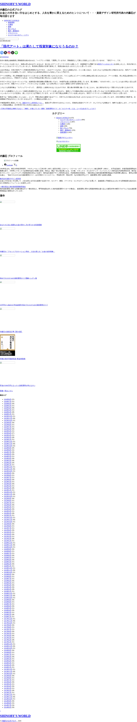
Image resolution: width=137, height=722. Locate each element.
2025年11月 (8, 418)
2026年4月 (7, 408)
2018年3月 (7, 612)
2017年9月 (7, 625)
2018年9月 (7, 600)
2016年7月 (7, 654)
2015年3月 (7, 688)
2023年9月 (7, 473)
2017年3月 (7, 638)
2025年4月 (7, 433)
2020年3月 (7, 562)
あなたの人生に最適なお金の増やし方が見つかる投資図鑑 (21, 225)
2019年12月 (8, 568)
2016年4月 (7, 661)
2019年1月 (7, 591)
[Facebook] (1, 52)
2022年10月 (8, 496)
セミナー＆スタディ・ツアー (18, 35)
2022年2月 (7, 513)
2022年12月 (8, 492)
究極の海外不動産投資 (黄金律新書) (12, 359)
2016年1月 (7, 667)
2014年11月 (8, 697)
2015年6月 (7, 682)
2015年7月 (7, 680)
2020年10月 (8, 547)
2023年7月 (7, 477)
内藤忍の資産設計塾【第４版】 (11, 332)
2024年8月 (7, 450)
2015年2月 (7, 690)
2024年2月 (7, 462)
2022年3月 (7, 511)
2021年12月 (8, 517)
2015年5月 (7, 684)
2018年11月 (8, 595)
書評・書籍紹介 (13, 31)
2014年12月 (8, 694)
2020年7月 (7, 553)
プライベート (13, 33)
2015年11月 (8, 671)
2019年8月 (7, 576)
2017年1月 (7, 642)
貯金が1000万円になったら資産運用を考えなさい (17, 385)
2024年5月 (7, 456)
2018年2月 (7, 614)
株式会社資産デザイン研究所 (10, 179)
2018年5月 (7, 608)
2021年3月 (7, 536)
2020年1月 (7, 566)
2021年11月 (8, 519)
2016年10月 (8, 648)
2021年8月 (7, 526)
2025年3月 (7, 435)
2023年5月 (7, 481)
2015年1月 (7, 692)
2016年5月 (7, 659)
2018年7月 (7, 604)
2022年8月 (7, 500)
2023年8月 (7, 475)
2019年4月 (7, 585)
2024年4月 (7, 458)
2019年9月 (7, 574)
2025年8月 (7, 425)
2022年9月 (7, 498)
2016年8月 (7, 652)
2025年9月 (7, 422)
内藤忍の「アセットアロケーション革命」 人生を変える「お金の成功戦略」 (27, 251)
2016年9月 (7, 650)
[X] (5, 52)
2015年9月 (7, 676)
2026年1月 (7, 414)
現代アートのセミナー (106, 64)
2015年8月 (7, 678)
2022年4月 (7, 509)
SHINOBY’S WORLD (11, 20)
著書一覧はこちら (6, 391)
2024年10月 (8, 446)
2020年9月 (7, 549)
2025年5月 (7, 431)
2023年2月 (7, 488)
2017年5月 (7, 633)
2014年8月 (7, 703)
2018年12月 (8, 593)
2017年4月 (7, 635)
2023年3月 (7, 486)
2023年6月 (7, 479)
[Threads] (12, 52)
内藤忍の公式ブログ (10, 721)
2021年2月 (7, 538)
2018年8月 (7, 602)
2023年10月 (8, 471)
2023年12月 (8, 467)
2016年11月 (8, 646)
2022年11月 (8, 494)
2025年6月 (7, 429)
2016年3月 (7, 663)
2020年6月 (7, 555)
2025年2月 (7, 437)
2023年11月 (8, 469)
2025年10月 (8, 420)
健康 (9, 27)
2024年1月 (7, 465)
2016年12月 (8, 644)
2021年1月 (7, 541)
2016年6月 (7, 657)
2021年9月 (7, 524)
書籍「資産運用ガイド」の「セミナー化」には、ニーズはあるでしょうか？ (68, 108)
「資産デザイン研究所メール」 (32, 103)
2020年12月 (8, 543)
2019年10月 (8, 572)
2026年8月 (7, 399)
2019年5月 (7, 583)
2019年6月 (7, 581)
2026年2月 (7, 412)
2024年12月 (8, 441)
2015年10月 (8, 673)
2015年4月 (7, 686)
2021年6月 (7, 530)
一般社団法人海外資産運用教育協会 (13, 187)
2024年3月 (7, 460)
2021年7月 (7, 528)
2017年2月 (7, 640)
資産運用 (11, 22)
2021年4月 (7, 534)
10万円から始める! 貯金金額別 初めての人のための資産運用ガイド (24, 305)
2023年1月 (7, 490)
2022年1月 (7, 515)
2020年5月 (7, 557)
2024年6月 (7, 454)
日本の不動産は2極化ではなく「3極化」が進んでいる (20, 108)
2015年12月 (8, 669)
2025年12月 (8, 416)
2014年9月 (7, 701)
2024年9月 (7, 448)
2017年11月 (8, 621)
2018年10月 (8, 597)
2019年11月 (8, 570)
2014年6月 (7, 707)
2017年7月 (7, 629)
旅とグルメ (12, 29)
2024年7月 (7, 452)
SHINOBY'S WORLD (15, 4)
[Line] (16, 52)
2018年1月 (7, 616)
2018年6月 (7, 606)
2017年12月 (8, 619)
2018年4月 (7, 610)
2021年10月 (8, 522)
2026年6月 (7, 403)
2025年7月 (7, 427)
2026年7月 (7, 401)
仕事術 (10, 24)
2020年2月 (7, 564)
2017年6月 (7, 631)
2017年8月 (7, 627)
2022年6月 (7, 505)
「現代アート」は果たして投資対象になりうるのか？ (39, 46)
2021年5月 (7, 532)
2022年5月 (7, 507)
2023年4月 (7, 484)
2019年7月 (7, 578)
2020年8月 (7, 551)
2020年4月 (7, 560)
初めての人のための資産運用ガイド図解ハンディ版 (18, 278)
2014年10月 (8, 699)
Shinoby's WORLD (62, 118)
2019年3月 (7, 587)
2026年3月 (7, 410)
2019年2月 (7, 589)
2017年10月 (8, 623)
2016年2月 (7, 665)
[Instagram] (9, 52)
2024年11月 (8, 444)
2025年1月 (7, 439)
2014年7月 (7, 705)
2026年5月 (7, 406)
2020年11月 (8, 545)
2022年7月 (7, 503)
